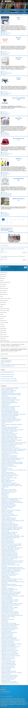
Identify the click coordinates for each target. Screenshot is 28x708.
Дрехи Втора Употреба (4, 288)
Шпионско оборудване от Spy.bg (8, 663)
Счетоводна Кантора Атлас (7, 610)
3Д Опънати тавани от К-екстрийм (8, 398)
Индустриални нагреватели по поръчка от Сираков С (12, 560)
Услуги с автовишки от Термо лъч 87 (9, 627)
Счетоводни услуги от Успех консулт (9, 647)
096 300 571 (4, 71)
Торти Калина (4, 566)
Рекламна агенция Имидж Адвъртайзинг (9, 524)
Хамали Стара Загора (5, 673)
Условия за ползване (4, 693)
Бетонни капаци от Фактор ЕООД (8, 575)
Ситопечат (2, 324)
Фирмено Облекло (4, 332)
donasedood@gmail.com (6, 93)
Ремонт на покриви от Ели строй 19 (8, 397)
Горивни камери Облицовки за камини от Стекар (11, 485)
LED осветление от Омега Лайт (8, 662)
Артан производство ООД (18, 138)
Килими (2, 296)
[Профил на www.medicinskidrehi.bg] (5, 181)
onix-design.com (5, 114)
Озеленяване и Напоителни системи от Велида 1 (11, 544)
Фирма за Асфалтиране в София (8, 667)
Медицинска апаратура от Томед (8, 533)
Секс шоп (3, 423)
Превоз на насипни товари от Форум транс (10, 624)
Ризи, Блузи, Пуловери (4, 322)
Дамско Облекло (3, 284)
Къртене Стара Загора (6, 670)
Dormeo (18, 17)
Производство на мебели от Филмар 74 (9, 628)
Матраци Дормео (5, 405)
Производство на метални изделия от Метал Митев (12, 450)
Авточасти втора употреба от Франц (9, 466)
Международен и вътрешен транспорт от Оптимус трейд (13, 414)
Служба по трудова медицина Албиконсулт (10, 571)
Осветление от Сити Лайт (6, 522)
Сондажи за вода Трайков (6, 602)
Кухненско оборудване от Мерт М (8, 473)
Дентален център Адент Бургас (8, 541)
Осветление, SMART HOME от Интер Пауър (10, 529)
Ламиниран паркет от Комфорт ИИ (8, 390)
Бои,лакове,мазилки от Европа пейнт (9, 625)
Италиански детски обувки (7, 432)
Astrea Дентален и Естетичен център (9, 457)
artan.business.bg (5, 155)
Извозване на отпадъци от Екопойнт (9, 580)
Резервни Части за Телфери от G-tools (9, 601)
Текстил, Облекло (5, 266)
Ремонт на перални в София (7, 389)
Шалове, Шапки (3, 338)
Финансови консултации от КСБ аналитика (10, 420)
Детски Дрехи (3, 286)
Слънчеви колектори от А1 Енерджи (8, 378)
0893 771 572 (4, 51)
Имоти (2, 488)
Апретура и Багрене (4, 272)
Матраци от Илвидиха (6, 403)
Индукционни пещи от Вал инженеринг (9, 475)
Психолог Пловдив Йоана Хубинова (9, 418)
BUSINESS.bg (3, 689)
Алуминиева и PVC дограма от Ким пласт (10, 614)
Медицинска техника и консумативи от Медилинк (12, 603)
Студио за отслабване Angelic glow (8, 546)
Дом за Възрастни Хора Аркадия (8, 645)
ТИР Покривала (3, 330)
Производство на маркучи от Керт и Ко (9, 676)
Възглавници (3, 278)
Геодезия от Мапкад (5, 516)
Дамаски (2, 280)
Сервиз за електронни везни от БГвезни (9, 427)
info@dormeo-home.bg (6, 33)
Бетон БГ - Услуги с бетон (6, 476)
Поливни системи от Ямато (7, 634)
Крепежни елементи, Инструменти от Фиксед (11, 393)
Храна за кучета (4, 497)
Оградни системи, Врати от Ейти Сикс (9, 433)
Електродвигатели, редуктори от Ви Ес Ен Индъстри (12, 429)
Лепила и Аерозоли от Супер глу (8, 492)
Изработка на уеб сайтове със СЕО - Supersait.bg (11, 672)
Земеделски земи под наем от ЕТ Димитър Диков (12, 463)
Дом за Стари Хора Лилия (6, 597)
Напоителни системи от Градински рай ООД (10, 655)
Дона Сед (18, 78)
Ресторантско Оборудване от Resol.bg (9, 554)
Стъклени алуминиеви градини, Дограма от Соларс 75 (12, 458)
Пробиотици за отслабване (7, 511)
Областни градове (14, 12)
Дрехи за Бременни (4, 290)
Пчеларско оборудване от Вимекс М (9, 551)
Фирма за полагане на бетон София (9, 477)
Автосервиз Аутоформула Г (7, 636)
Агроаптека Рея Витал (6, 577)
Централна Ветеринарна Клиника (8, 460)
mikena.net (4, 74)
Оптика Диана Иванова (6, 631)
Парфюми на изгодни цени (7, 422)
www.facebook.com (5, 215)
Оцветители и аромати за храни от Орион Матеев (12, 615)
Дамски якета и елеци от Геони (8, 446)
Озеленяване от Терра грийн (7, 588)
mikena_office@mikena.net (7, 73)
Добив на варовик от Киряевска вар (9, 638)
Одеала (2, 306)
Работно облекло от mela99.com (8, 629)
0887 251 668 (4, 132)
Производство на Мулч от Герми (8, 416)
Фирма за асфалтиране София (7, 480)
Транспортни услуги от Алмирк (8, 572)
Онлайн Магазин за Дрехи (5, 308)
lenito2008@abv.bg (5, 133)
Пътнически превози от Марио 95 (8, 519)
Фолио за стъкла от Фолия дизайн (8, 664)
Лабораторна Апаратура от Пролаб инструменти (11, 528)
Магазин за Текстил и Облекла (6, 298)
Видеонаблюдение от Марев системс (9, 438)
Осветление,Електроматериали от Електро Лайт (11, 440)
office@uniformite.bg (6, 173)
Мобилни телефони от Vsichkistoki (8, 505)
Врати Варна (4, 494)
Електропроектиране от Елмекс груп (9, 594)
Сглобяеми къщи (5, 486)
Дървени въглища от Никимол (7, 609)
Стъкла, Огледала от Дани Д (7, 559)
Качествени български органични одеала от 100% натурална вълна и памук (13, 257)
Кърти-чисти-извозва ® (6, 668)
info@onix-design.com (6, 113)
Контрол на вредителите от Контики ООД (10, 537)
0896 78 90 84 (4, 91)
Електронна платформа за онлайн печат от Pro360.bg (12, 596)
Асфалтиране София (5, 680)
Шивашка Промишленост (5, 340)
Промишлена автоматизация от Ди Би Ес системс (11, 437)
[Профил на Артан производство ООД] (5, 141)
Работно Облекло (3, 320)
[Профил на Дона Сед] (5, 81)
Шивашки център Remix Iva (18, 198)
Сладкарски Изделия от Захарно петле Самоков (11, 562)
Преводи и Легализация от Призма (8, 637)
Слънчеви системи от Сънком (7, 666)
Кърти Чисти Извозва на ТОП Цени (8, 671)
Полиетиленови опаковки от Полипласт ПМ (10, 640)
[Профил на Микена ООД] (5, 61)
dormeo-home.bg (5, 34)
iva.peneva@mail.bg (6, 213)
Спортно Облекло (3, 328)
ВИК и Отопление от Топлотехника (8, 651)
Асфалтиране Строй (5, 479)
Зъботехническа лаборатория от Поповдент (10, 593)
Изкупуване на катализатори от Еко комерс (10, 406)
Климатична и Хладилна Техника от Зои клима (11, 419)
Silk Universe (18, 38)
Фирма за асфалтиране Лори (7, 542)
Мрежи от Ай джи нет (6, 454)
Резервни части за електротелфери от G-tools (11, 501)
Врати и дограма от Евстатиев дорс (8, 623)
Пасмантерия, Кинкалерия (5, 310)
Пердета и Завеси (4, 312)
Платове (2, 314)
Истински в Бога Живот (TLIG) (7, 372)
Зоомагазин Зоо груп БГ (6, 659)
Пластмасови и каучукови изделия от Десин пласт (12, 567)
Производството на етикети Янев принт (9, 453)
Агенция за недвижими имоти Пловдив (9, 388)
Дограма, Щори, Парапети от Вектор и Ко (10, 447)
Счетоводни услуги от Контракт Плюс (9, 558)
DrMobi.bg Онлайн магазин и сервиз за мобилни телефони (14, 449)
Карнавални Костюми (4, 294)
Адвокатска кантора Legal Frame (8, 649)
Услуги (2, 363)
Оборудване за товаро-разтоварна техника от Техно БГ (13, 568)
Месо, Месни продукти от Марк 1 (8, 660)
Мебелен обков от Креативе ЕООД (8, 681)
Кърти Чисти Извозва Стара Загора (8, 677)
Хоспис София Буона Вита (6, 598)
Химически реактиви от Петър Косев (9, 632)
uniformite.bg (18, 158)
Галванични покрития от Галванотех (8, 584)
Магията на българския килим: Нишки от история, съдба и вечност (12, 249)
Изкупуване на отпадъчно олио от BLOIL (9, 650)
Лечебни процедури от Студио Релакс (9, 532)
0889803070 (4, 31)
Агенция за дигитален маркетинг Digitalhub (10, 484)
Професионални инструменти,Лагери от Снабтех (11, 498)
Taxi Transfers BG (4, 496)
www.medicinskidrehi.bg (18, 178)
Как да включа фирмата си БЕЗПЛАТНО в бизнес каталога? (13, 364)
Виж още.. (24, 252)
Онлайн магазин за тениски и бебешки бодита (11, 545)
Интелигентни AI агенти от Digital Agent (9, 415)
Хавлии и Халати (3, 334)
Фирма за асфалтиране (6, 481)
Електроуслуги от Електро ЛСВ (8, 523)
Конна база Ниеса (5, 618)
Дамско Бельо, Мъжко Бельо (5, 282)
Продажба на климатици (6, 468)
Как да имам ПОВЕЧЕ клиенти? (7, 366)
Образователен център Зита (7, 633)
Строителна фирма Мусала (7, 540)
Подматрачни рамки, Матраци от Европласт (10, 399)
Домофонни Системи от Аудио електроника (10, 459)
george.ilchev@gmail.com (7, 153)
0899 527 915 (4, 112)
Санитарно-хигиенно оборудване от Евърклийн (11, 644)
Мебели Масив (4, 620)
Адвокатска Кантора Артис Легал (8, 410)
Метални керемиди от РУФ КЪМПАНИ (9, 380)
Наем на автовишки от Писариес (8, 409)
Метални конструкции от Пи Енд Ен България (11, 570)
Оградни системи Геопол (6, 606)
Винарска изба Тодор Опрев (7, 464)
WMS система (4, 467)
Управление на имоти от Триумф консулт (10, 653)
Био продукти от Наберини (7, 507)
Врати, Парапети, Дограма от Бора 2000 (9, 411)
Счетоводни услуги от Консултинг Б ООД (10, 683)
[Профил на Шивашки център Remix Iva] (5, 201)
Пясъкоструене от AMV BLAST (7, 514)
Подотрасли (14, 10)
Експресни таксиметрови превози (8, 518)
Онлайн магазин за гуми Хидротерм (9, 455)
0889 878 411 (4, 152)
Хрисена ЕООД (18, 118)
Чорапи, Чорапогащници (5, 336)
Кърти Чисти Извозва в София (7, 679)
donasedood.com (5, 94)
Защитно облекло (3, 292)
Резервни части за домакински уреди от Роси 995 (11, 444)
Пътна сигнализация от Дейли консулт (9, 555)
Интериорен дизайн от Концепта (8, 658)
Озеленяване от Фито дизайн (7, 641)
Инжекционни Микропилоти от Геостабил (10, 549)
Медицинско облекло (4, 300)
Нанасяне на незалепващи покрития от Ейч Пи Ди (12, 527)
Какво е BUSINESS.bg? (5, 362)
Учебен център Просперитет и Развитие (9, 412)
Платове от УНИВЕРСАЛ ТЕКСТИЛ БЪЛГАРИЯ (11, 510)
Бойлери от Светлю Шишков (7, 590)
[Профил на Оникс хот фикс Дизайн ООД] (5, 101)
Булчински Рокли (3, 276)
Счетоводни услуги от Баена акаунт (8, 483)
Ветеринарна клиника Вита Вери (8, 441)
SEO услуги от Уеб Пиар (6, 512)
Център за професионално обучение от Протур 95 (12, 579)
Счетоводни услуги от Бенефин (8, 401)
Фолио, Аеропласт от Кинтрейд (8, 407)
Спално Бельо (3, 326)
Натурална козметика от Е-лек (7, 657)
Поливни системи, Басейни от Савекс (9, 436)
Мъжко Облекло (3, 302)
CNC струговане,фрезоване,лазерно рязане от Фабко (12, 536)
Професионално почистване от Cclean (9, 654)
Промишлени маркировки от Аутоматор (9, 599)
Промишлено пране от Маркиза (8, 616)
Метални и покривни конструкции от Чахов (10, 564)
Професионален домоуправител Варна (9, 499)
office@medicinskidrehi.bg (7, 193)
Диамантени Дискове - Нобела (7, 374)
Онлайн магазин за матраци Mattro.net (9, 402)
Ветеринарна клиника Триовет (7, 642)
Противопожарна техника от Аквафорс (9, 607)
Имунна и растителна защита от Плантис (10, 573)
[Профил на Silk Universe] (5, 41)
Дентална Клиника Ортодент (7, 472)
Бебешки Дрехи (3, 274)
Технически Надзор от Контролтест (8, 445)
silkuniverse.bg (4, 54)
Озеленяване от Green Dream (7, 619)
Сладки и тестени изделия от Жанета (9, 675)
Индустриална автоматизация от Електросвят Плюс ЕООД (13, 442)
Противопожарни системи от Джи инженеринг (11, 592)
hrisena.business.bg (5, 134)
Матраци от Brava (5, 576)
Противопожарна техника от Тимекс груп (10, 534)
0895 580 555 (4, 212)
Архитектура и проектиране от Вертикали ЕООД (11, 547)
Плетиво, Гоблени (3, 316)
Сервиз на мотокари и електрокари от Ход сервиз (12, 462)
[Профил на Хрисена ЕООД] (5, 121)
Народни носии (3, 304)
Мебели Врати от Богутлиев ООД (8, 489)
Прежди (2, 318)
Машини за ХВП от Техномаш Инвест (9, 431)
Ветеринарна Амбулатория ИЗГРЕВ (8, 428)
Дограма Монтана (5, 493)
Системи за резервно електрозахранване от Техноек (12, 520)
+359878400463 (5, 172)
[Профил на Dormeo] (5, 20)
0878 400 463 (4, 192)
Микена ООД (18, 58)
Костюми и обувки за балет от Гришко (9, 611)
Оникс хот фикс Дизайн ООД (18, 98)
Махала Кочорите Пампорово (7, 503)
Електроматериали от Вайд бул (8, 550)
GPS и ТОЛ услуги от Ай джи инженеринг (10, 612)
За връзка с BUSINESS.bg (6, 360)
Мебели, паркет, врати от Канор (8, 506)
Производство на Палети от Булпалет (9, 525)
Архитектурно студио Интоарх (7, 563)
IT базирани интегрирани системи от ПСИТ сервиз (12, 502)
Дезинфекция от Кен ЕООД (7, 392)
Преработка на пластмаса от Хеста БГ (9, 553)
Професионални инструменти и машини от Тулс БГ (12, 557)
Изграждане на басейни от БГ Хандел (9, 589)
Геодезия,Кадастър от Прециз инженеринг (10, 605)
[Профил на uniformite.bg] (5, 161)
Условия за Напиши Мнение (6, 696)
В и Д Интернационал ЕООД (7, 376)
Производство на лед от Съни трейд (9, 490)
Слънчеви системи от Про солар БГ (8, 451)
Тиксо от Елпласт (5, 621)
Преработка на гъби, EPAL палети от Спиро (10, 646)
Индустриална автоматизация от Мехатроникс (11, 394)
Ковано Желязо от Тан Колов (7, 538)
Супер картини (4, 396)
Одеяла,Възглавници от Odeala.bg (8, 435)
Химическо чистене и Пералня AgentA (9, 515)
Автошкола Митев (5, 531)
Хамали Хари (4, 509)
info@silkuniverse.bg (6, 53)
